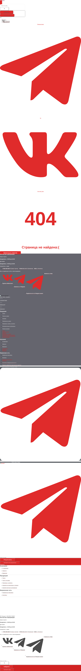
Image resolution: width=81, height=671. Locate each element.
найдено (7, 12)
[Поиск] (1, 17)
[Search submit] (4, 9)
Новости (4, 344)
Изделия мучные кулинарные (8, 326)
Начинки (4, 318)
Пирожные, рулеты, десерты (8, 323)
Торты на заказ (5, 316)
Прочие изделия (5, 328)
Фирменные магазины (7, 355)
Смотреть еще (7, 15)
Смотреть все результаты (10, 562)
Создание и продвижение (10, 462)
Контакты (4, 357)
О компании (5, 341)
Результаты (8, 559)
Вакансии (4, 346)
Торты (3, 313)
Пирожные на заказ (6, 321)
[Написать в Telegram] (40, 459)
